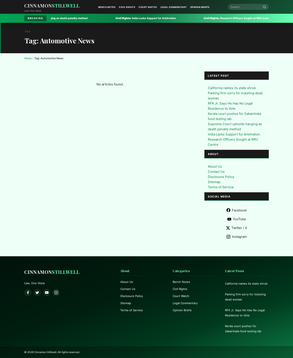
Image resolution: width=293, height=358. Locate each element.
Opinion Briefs (200, 7)
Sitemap (214, 182)
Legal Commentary (173, 7)
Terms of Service (221, 187)
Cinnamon (52, 5)
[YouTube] (46, 292)
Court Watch (148, 7)
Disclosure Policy (221, 177)
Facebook (239, 210)
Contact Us (216, 172)
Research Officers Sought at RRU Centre (223, 18)
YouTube (239, 219)
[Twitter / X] (37, 292)
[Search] (264, 7)
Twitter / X (239, 228)
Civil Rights (127, 7)
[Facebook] (28, 292)
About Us (215, 166)
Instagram (239, 237)
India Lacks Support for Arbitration (131, 18)
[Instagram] (56, 292)
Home (28, 58)
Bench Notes (107, 7)
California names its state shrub (232, 88)
